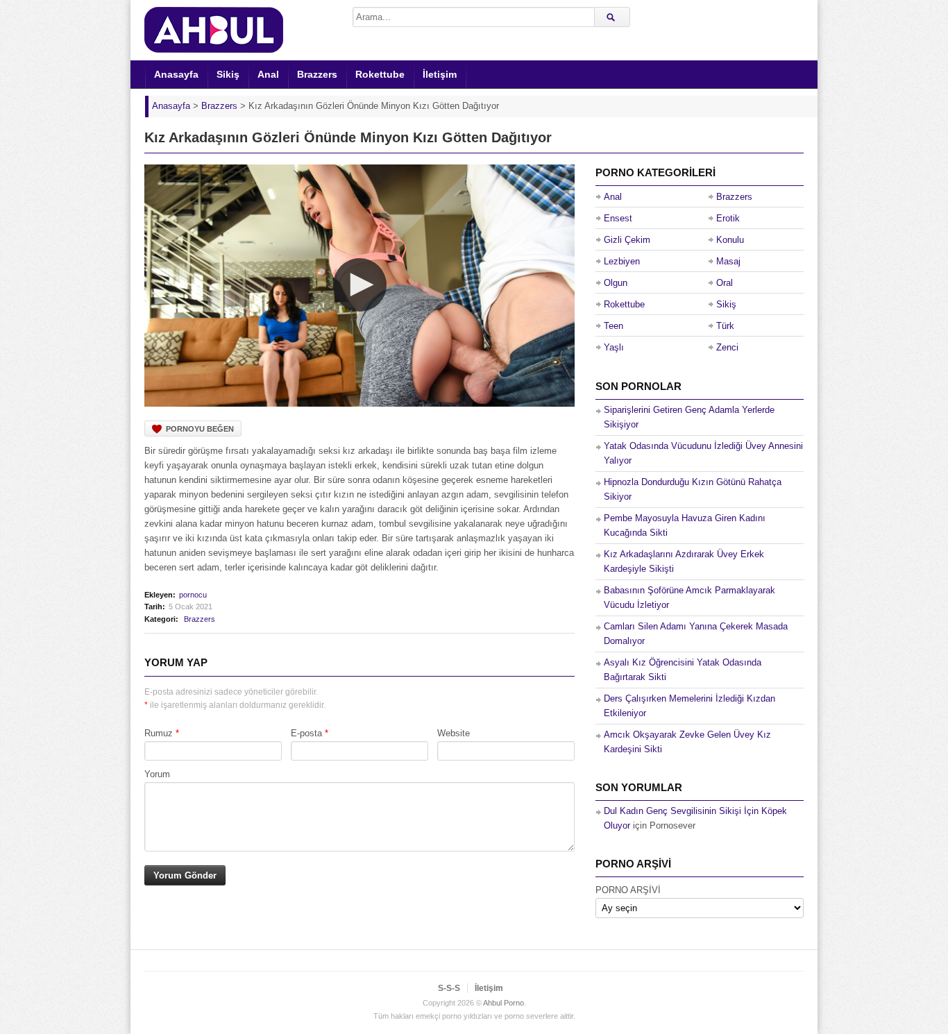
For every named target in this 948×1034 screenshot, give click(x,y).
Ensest (618, 218)
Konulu (730, 240)
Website (453, 733)
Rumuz (158, 733)
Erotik (728, 218)
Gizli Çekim (627, 240)
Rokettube (380, 74)
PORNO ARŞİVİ (628, 890)
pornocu (193, 595)
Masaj (728, 261)
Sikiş (228, 74)
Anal (268, 74)
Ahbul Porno (503, 1003)
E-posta (306, 733)
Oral (724, 283)
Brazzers (317, 74)
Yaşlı (614, 347)
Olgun (615, 283)
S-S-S (449, 988)
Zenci (727, 347)
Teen (613, 326)
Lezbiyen (622, 261)
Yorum (157, 774)
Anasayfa (176, 74)
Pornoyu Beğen (200, 429)
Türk (725, 326)
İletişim (440, 74)
